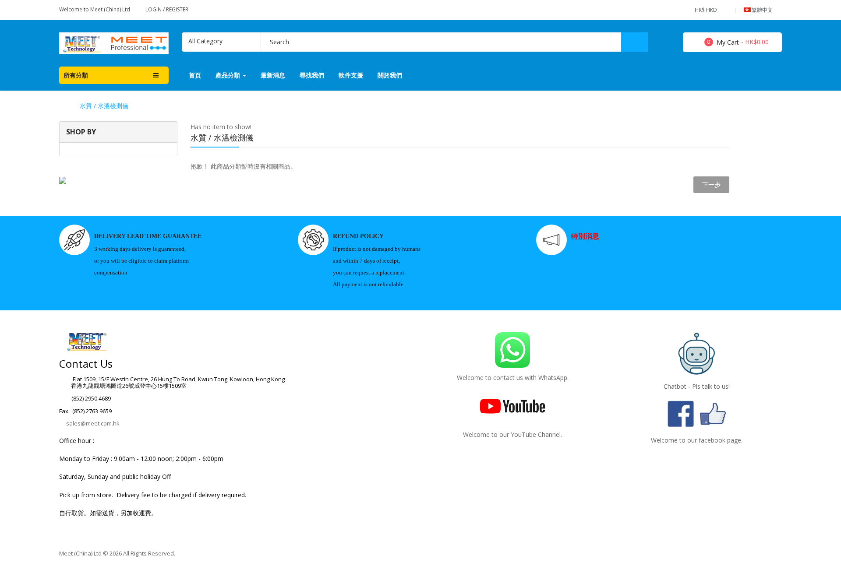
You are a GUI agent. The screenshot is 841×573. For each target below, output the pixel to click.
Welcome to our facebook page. (696, 440)
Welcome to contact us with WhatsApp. (513, 377)
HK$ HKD (707, 10)
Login (154, 9)
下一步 (711, 184)
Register (177, 9)
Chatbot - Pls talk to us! (697, 386)
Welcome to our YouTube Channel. (512, 434)
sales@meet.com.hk (93, 423)
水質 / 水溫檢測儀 (104, 106)
